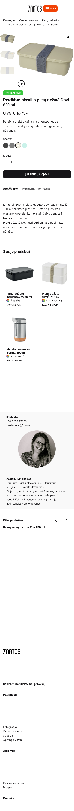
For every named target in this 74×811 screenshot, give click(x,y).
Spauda (8, 735)
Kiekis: (7, 155)
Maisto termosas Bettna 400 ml (18, 351)
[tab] (10, 188)
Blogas (7, 787)
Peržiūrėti (13, 255)
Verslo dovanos (13, 731)
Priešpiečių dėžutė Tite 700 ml (24, 527)
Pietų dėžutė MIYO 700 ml (51, 295)
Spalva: (7, 138)
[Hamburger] (21, 8)
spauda (22, 227)
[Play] (21, 83)
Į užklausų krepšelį (37, 174)
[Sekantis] (66, 520)
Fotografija (10, 727)
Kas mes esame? (13, 783)
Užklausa (50, 8)
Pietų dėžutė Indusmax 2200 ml (19, 295)
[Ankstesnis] (56, 520)
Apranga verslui (13, 740)
